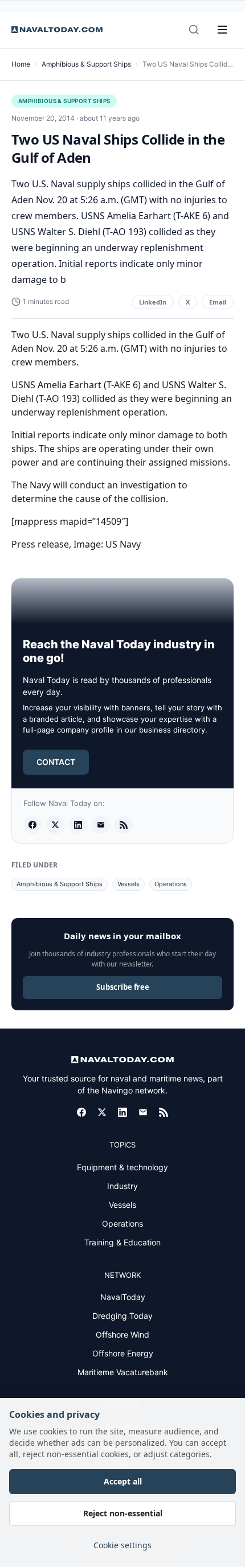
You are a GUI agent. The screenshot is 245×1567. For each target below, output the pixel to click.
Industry (122, 1186)
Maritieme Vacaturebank (122, 1372)
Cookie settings (122, 1545)
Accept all (123, 1481)
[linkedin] (78, 825)
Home (20, 64)
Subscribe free (122, 987)
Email (217, 302)
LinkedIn (152, 302)
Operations (170, 884)
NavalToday (122, 1297)
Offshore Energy (122, 1353)
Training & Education (122, 1242)
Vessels (128, 884)
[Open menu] (222, 29)
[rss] (124, 825)
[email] (101, 825)
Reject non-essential (122, 1513)
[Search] (193, 29)
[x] (55, 825)
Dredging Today (122, 1316)
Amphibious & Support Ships (86, 64)
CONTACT (55, 762)
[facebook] (32, 825)
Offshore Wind (122, 1334)
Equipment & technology (122, 1167)
